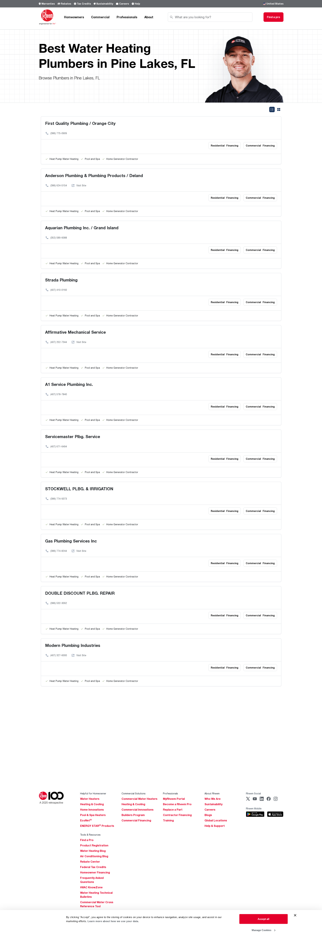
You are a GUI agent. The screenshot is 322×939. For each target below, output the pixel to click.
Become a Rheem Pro (177, 804)
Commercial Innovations (137, 809)
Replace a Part (172, 809)
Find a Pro (86, 840)
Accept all (263, 919)
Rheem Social (253, 793)
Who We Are (213, 798)
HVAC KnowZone (91, 887)
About (148, 17)
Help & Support (215, 825)
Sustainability (104, 3)
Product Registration (94, 845)
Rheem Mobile (253, 808)
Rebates (66, 3)
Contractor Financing (177, 815)
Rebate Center (90, 861)
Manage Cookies (261, 930)
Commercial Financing (136, 820)
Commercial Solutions (134, 793)
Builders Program (133, 815)
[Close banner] (295, 915)
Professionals (127, 17)
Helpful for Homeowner (93, 793)
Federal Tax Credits (93, 867)
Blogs (208, 815)
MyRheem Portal (174, 798)
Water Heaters (89, 798)
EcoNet (86, 820)
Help (137, 3)
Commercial (100, 17)
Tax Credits (84, 3)
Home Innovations (92, 809)
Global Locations (216, 820)
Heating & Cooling (92, 804)
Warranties (48, 3)
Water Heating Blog (93, 850)
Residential (224, 145)
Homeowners (74, 17)
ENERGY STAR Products (97, 825)
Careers (124, 3)
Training (168, 820)
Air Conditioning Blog (94, 856)
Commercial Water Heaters (139, 798)
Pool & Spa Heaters (93, 815)
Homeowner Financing (95, 872)
